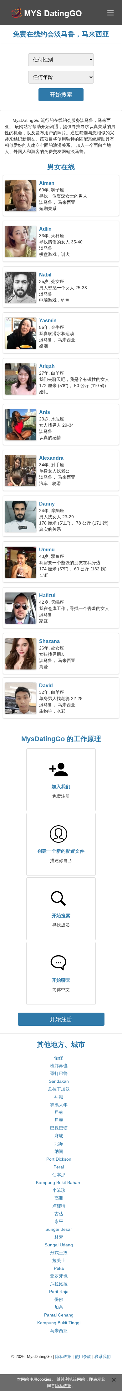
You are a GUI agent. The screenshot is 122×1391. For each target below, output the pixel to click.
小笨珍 (58, 1190)
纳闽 (58, 1151)
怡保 (58, 1057)
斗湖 (58, 1096)
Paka (59, 1268)
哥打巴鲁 (59, 1073)
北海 (58, 1143)
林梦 (58, 1237)
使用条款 (83, 1356)
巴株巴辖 (59, 1127)
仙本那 (58, 1174)
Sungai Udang (59, 1244)
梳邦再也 (59, 1065)
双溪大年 (59, 1104)
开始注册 (61, 1019)
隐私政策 (63, 1356)
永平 (58, 1221)
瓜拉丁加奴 (59, 1088)
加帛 (58, 1307)
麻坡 (58, 1135)
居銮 (58, 1120)
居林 (58, 1112)
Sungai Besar (58, 1229)
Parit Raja (59, 1291)
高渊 (58, 1198)
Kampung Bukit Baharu (59, 1182)
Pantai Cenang (59, 1314)
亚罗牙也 (59, 1275)
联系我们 (102, 1356)
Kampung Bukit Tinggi (58, 1322)
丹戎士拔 (59, 1252)
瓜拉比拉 (59, 1283)
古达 (58, 1213)
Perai (58, 1166)
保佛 (58, 1299)
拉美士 (58, 1260)
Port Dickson (58, 1159)
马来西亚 (59, 1330)
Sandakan (59, 1081)
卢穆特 (58, 1205)
